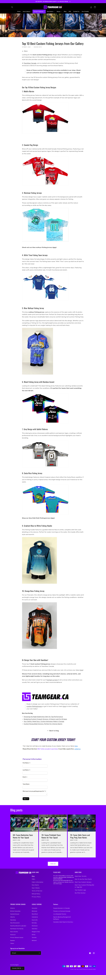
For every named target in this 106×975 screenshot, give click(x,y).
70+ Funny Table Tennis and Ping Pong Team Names (80, 836)
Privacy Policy (36, 897)
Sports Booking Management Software (62, 918)
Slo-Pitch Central (80, 893)
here (60, 72)
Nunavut (13, 934)
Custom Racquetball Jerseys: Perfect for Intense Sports (43, 724)
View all (53, 863)
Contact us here (52, 680)
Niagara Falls (36, 931)
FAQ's (33, 879)
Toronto (34, 937)
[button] (12, 7)
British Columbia (15, 911)
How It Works (36, 888)
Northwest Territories (16, 928)
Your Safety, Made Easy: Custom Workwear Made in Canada (44, 721)
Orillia (33, 934)
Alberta (12, 917)
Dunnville (35, 920)
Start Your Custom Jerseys (83, 882)
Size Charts (35, 885)
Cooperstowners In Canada (61, 908)
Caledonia (35, 917)
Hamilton (34, 928)
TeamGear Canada (30, 63)
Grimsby (34, 923)
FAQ (70, 11)
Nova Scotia (14, 931)
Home (18, 11)
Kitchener (35, 926)
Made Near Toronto (80, 876)
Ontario (12, 908)
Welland (34, 940)
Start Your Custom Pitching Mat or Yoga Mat (84, 886)
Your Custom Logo (80, 890)
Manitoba (13, 920)
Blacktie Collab (92, 969)
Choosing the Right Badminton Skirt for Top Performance (43, 716)
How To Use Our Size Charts (83, 879)
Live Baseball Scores (59, 914)
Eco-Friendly (85, 11)
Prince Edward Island (16, 937)
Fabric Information (37, 882)
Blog (65, 11)
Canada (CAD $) (16, 968)
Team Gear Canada (78, 969)
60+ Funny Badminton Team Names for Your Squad (23, 836)
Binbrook (34, 911)
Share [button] (26, 51)
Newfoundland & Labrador (18, 926)
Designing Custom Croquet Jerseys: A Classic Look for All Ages (45, 719)
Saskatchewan (14, 914)
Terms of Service (37, 891)
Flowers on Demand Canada (61, 911)
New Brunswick (15, 923)
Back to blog (54, 731)
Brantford (35, 914)
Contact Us (76, 11)
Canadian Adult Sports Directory (63, 922)
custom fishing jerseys (34, 706)
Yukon (12, 943)
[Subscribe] (39, 953)
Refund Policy (36, 894)
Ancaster (34, 908)
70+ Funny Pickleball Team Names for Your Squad (51, 836)
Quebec (12, 940)
